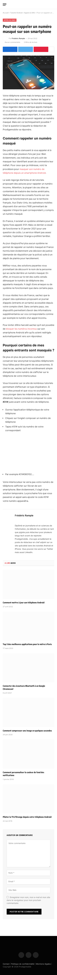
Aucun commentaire (12, 42)
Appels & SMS (29, 13)
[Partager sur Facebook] (10, 49)
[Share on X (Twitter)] (25, 49)
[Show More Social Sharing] (51, 49)
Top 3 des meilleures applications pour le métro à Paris (27, 644)
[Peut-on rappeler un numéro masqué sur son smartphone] (28, 72)
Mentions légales (43, 964)
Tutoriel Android (16, 13)
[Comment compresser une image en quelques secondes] (28, 712)
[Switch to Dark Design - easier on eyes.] (48, 4)
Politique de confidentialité (22, 964)
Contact (6, 964)
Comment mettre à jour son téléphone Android (23, 602)
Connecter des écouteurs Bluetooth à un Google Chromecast (24, 687)
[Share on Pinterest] (41, 49)
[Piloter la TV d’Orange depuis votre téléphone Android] (28, 798)
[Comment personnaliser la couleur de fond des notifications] (28, 754)
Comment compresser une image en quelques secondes (27, 730)
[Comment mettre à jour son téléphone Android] (28, 584)
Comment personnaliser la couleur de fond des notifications (23, 774)
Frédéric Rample (18, 38)
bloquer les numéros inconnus (21, 329)
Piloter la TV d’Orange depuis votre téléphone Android (27, 817)
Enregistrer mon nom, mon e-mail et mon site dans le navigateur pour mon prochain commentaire (28, 900)
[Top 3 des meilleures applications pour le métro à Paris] (28, 626)
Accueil (6, 13)
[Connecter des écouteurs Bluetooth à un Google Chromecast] (28, 667)
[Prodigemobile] (28, 4)
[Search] (53, 4)
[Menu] (4, 4)
